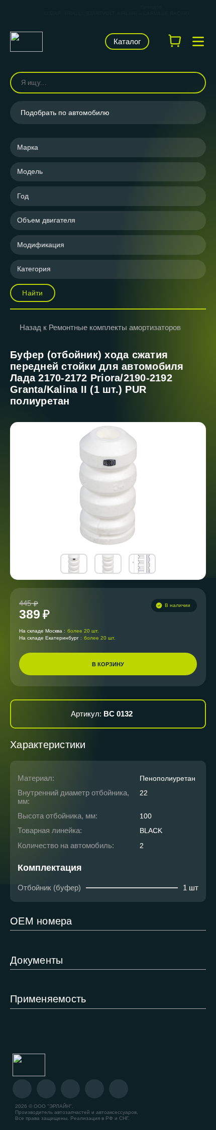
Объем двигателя (46, 220)
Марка (27, 147)
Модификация (40, 245)
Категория (34, 269)
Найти (32, 293)
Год (23, 196)
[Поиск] (194, 82)
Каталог (127, 41)
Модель (30, 171)
